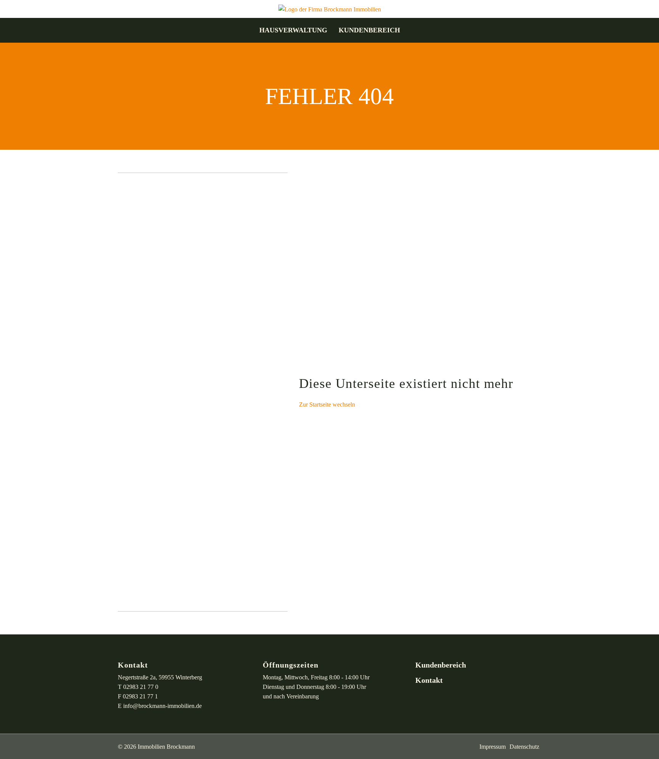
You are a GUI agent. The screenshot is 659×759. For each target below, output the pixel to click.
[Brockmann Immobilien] (329, 8)
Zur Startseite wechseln (327, 404)
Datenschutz (524, 746)
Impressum (492, 746)
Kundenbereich (369, 30)
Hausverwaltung (293, 30)
